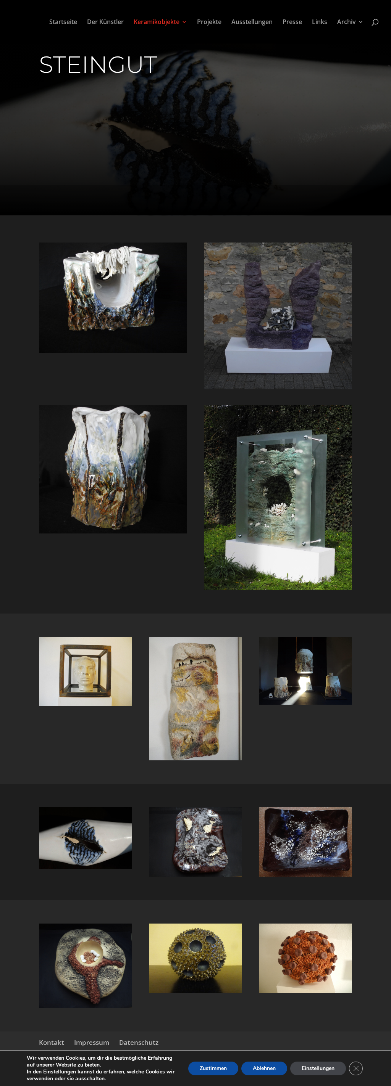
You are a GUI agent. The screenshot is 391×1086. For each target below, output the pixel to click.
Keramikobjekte (156, 22)
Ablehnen (264, 1068)
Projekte (209, 22)
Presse (292, 22)
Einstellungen (59, 1071)
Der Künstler (105, 22)
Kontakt (51, 1042)
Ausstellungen (252, 22)
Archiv (346, 22)
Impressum (91, 1042)
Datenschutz (138, 1042)
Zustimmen (213, 1068)
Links (319, 22)
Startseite (63, 22)
